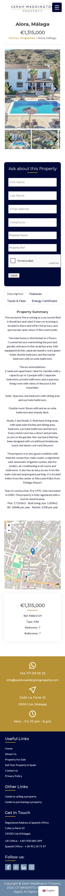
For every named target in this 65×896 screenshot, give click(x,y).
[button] (33, 551)
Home (13, 38)
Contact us (11, 770)
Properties (27, 38)
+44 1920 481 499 (31, 840)
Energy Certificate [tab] (44, 301)
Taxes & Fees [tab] (16, 301)
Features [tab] (35, 294)
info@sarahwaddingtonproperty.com (33, 680)
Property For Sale (15, 759)
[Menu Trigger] (57, 7)
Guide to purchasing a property (23, 801)
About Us (10, 754)
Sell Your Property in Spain (20, 765)
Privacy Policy (13, 776)
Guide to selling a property (20, 796)
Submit (14, 275)
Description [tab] (15, 294)
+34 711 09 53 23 (32, 673)
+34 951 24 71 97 (35, 846)
